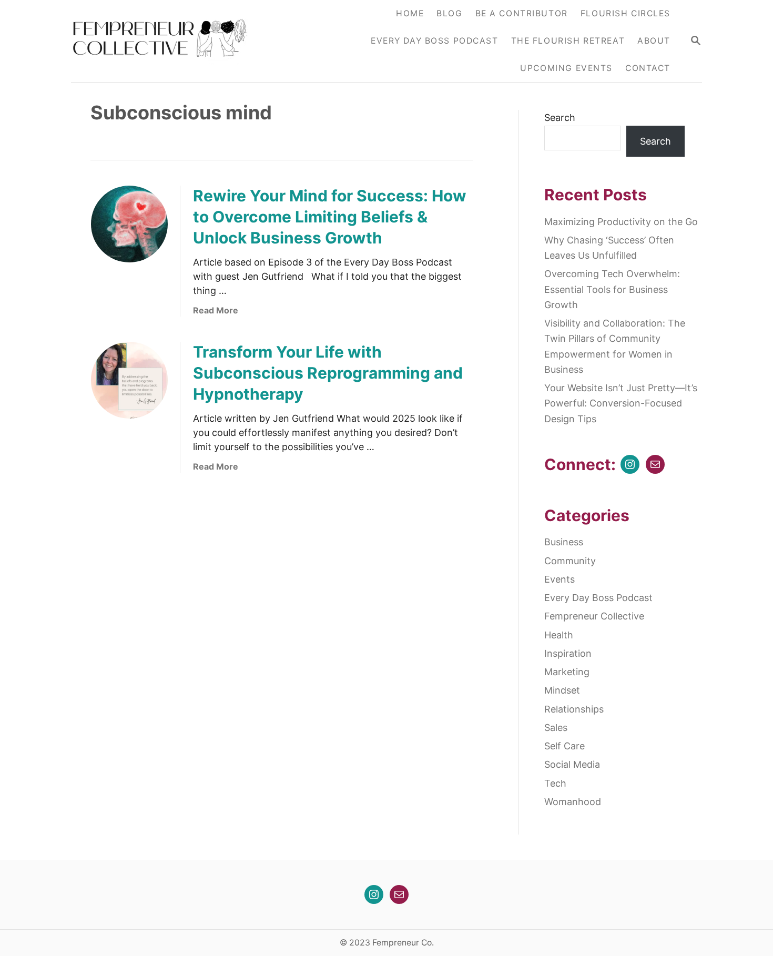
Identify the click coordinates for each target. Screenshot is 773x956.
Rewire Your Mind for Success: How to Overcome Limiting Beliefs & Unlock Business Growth (329, 216)
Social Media (572, 764)
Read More (215, 310)
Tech (555, 783)
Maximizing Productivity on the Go (621, 221)
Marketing (566, 671)
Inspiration (568, 653)
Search (559, 117)
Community (570, 560)
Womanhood (572, 801)
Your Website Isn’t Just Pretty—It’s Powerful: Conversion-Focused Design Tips (620, 403)
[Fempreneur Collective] (166, 41)
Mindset (562, 690)
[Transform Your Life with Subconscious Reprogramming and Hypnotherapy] (129, 380)
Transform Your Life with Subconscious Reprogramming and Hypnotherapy (328, 372)
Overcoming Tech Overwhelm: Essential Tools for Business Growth (612, 289)
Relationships (574, 709)
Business (563, 541)
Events (559, 579)
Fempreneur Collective (594, 616)
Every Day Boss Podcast (598, 597)
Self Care (564, 745)
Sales (555, 727)
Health (558, 634)
